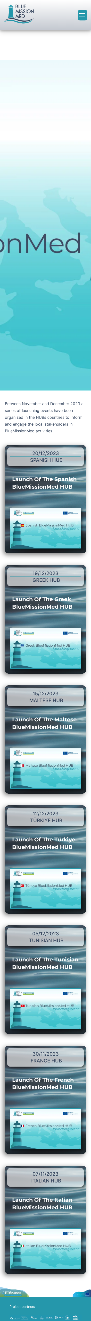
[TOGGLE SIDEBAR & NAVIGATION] (82, 15)
